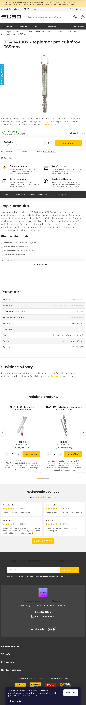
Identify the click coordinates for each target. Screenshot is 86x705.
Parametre (18, 195)
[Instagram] (55, 629)
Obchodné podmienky (10, 9)
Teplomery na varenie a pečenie (68, 305)
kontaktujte (57, 376)
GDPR (26, 9)
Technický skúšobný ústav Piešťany (53, 679)
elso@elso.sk (45, 612)
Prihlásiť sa (69, 570)
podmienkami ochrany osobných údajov (47, 576)
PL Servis (22, 679)
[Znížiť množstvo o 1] (45, 143)
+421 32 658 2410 (75, 17)
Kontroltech (32, 679)
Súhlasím (70, 692)
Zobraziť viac (43, 541)
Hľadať (59, 17)
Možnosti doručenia (77, 133)
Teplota (79, 311)
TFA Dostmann (49, 152)
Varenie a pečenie (74, 317)
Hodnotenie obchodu (43, 491)
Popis (6, 195)
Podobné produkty (36, 195)
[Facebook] (50, 629)
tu (36, 696)
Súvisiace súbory (56, 195)
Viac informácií (51, 124)
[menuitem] (9, 26)
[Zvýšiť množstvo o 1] (52, 143)
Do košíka (68, 143)
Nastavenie (15, 701)
